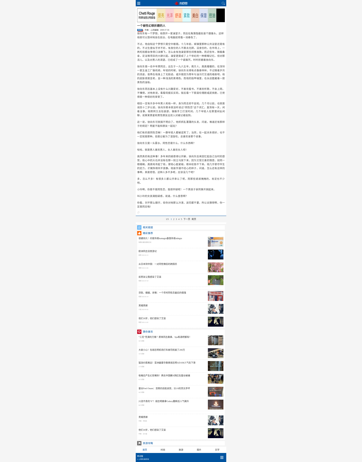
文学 (217, 450)
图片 (199, 450)
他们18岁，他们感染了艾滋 (152, 318)
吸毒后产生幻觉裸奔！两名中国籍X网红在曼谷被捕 (164, 375)
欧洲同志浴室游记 (148, 251)
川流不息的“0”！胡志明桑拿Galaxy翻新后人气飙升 (164, 401)
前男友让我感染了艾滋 (150, 277)
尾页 (194, 219)
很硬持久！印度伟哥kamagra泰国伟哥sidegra (160, 238)
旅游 (181, 450)
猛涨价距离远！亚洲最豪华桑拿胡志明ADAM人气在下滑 (167, 362)
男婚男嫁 (143, 305)
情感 (140, 30)
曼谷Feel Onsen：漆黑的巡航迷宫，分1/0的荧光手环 (164, 388)
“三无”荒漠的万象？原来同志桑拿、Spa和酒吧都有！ (165, 337)
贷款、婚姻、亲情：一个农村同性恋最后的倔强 (162, 292)
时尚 (163, 450)
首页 (145, 450)
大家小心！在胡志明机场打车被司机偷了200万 (162, 350)
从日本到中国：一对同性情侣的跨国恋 (158, 264)
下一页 (186, 219)
